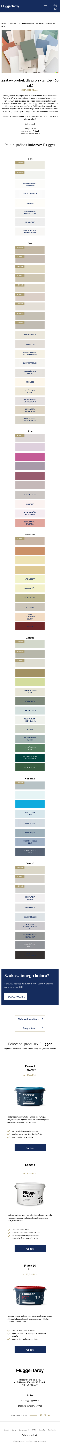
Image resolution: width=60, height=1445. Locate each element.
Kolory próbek (28, 1028)
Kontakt (42, 1430)
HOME (3, 24)
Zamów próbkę (10, 1430)
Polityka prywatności (30, 1435)
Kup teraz (30, 1147)
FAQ (34, 1430)
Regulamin (52, 1430)
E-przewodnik (24, 1430)
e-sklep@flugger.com (30, 1400)
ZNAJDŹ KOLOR (15, 996)
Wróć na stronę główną (28, 1018)
